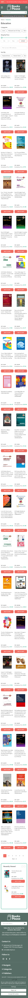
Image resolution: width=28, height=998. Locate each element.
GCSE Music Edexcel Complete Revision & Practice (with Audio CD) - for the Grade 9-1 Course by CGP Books (20, 753)
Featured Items (6, 55)
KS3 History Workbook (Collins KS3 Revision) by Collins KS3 (20, 828)
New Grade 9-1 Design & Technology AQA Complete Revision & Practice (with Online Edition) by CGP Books (20, 635)
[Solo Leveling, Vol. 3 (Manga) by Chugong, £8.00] (7, 66)
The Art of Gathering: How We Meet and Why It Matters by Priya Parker (7, 634)
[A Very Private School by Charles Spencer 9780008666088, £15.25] (7, 780)
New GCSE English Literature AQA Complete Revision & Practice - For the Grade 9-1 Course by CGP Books (6, 235)
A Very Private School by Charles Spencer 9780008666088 (6, 791)
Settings (13, 987)
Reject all (13, 990)
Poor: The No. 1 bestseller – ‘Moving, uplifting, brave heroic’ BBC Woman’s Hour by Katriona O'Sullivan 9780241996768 (7, 195)
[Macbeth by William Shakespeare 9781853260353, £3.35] (7, 420)
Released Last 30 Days (14, 30)
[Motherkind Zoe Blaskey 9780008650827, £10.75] (7, 381)
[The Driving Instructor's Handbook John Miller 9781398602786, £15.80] (7, 582)
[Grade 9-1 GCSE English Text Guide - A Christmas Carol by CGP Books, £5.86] (21, 66)
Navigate (6, 965)
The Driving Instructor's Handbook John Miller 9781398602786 (6, 594)
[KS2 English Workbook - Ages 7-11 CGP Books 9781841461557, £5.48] (21, 501)
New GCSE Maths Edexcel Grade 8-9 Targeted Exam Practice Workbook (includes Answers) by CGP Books (7, 713)
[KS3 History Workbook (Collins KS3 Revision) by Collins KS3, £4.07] (21, 817)
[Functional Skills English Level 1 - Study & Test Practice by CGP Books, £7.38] (7, 300)
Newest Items (17, 55)
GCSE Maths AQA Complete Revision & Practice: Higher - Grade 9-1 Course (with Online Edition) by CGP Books (7, 116)
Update (23, 41)
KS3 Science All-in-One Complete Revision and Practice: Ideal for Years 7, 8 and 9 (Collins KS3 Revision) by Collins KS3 (21, 474)
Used (3, 30)
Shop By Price (5, 35)
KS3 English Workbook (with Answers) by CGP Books (20, 114)
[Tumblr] (6, 959)
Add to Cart (18, 881)
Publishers (7, 973)
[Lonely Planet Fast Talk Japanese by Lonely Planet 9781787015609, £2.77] (21, 780)
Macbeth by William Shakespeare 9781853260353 (5, 431)
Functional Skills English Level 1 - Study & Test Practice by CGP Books (6, 312)
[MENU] (2, 7)
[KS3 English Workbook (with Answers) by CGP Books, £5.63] (21, 102)
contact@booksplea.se (9, 950)
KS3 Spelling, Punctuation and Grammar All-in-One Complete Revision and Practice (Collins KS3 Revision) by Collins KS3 (20, 713)
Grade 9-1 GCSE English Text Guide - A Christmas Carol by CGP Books (20, 77)
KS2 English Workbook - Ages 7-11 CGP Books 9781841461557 (20, 513)
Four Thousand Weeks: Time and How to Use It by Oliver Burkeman (21, 154)
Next (25, 866)
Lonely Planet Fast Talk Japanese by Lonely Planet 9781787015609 (21, 791)
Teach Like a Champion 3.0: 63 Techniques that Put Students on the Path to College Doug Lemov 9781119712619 (21, 595)
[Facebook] (9, 959)
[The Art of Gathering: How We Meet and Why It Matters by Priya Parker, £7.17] (7, 622)
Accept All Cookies (13, 994)
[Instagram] (3, 959)
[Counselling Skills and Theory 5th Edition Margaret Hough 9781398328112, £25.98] (21, 381)
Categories (4, 27)
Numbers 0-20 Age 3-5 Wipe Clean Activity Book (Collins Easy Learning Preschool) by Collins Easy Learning (7, 155)
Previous (22, 866)
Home (2, 19)
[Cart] (26, 7)
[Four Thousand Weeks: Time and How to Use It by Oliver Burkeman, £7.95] (21, 142)
